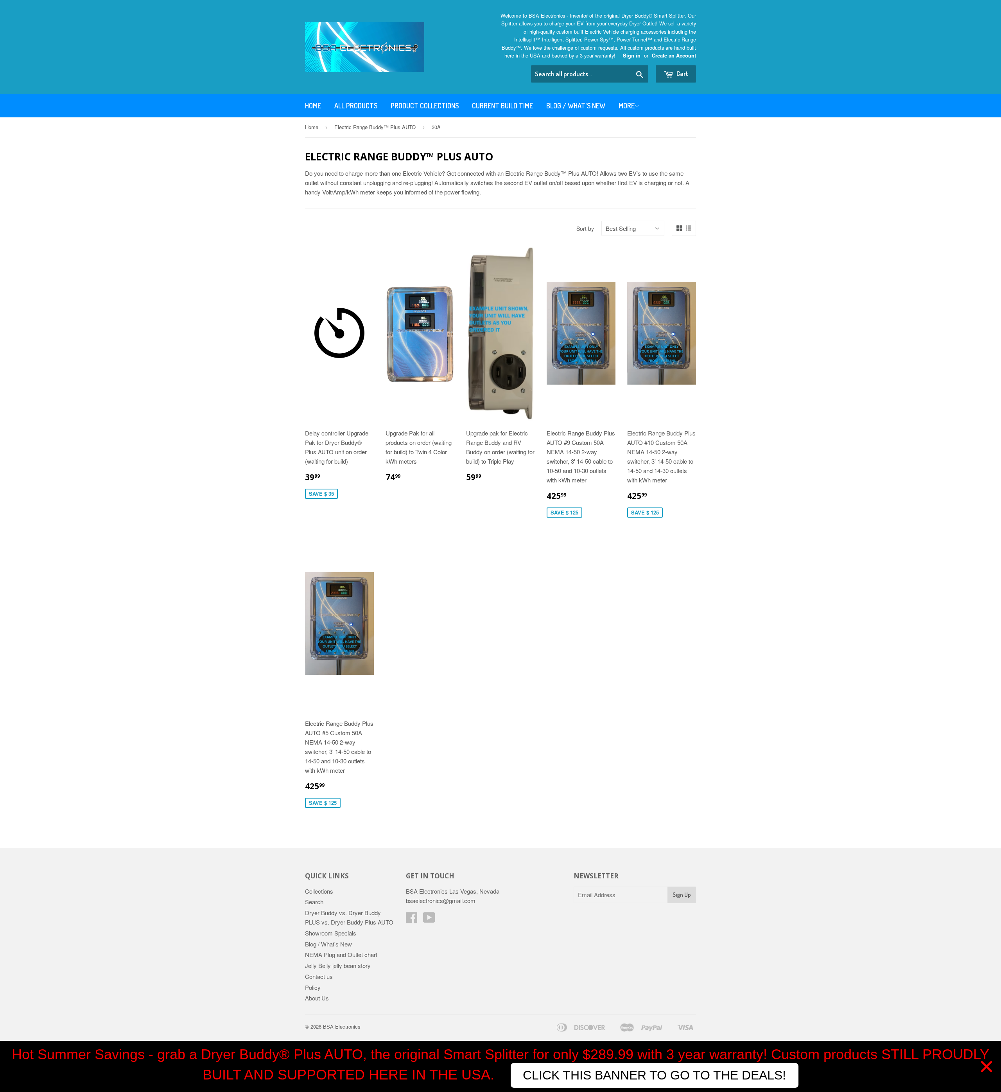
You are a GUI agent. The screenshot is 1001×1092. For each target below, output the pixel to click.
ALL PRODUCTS (355, 105)
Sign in (631, 55)
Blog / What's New (575, 105)
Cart (681, 73)
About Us (317, 998)
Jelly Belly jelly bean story (338, 965)
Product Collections (425, 105)
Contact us (319, 976)
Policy (313, 987)
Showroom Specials (330, 933)
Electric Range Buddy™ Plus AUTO (375, 127)
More (627, 105)
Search (314, 902)
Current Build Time (502, 105)
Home (313, 105)
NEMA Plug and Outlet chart (341, 954)
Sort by (585, 228)
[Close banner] (986, 1066)
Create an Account (674, 55)
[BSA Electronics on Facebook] (412, 920)
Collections (319, 891)
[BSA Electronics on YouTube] (429, 920)
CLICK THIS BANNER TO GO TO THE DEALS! (654, 1075)
